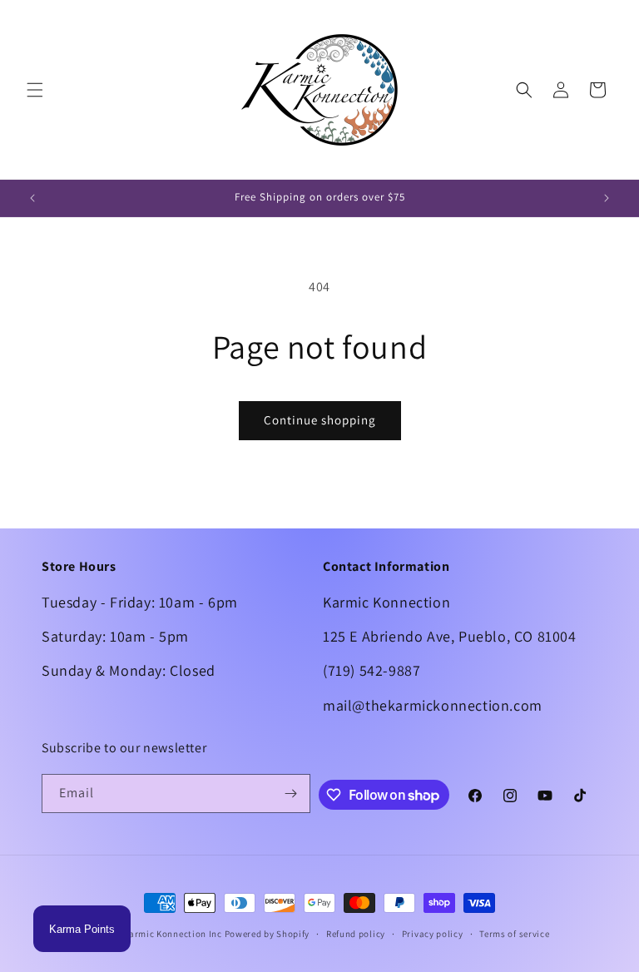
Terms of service (514, 934)
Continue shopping (320, 420)
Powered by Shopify (267, 934)
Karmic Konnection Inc (172, 934)
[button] (35, 90)
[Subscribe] (291, 793)
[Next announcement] (606, 198)
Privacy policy (432, 934)
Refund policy (355, 934)
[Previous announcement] (32, 198)
